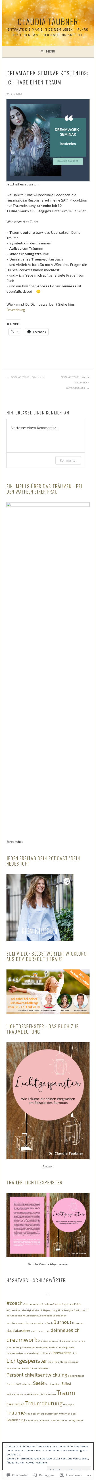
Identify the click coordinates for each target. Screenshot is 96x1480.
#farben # (48, 1303)
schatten (27, 1383)
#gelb (57, 1303)
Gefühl (53, 1347)
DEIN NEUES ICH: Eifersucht (27, 377)
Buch (50, 1322)
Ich (50, 1353)
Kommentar (68, 460)
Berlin (77, 1310)
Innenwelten (62, 1353)
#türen (10, 1310)
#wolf (38, 1310)
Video (29, 1420)
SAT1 (18, 1383)
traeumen (50, 1394)
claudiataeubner (18, 1331)
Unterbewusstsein (47, 1413)
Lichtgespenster (26, 1360)
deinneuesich (65, 1330)
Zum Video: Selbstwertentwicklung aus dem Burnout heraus (46, 956)
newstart (26, 1368)
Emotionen (72, 1340)
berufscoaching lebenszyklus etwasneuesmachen (36, 1315)
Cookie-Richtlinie (36, 1462)
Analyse (68, 1310)
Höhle (44, 1353)
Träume (15, 1412)
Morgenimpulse (69, 1361)
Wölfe (79, 1420)
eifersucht (54, 1340)
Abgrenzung (50, 1310)
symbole (38, 1394)
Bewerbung (15, 309)
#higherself (69, 1303)
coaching (44, 1330)
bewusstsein (38, 1322)
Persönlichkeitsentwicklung (36, 1374)
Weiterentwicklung (64, 1420)
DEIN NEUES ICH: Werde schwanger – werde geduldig (75, 382)
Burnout (62, 1322)
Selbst (66, 1383)
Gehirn (62, 1347)
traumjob (68, 1404)
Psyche (10, 1383)
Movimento (13, 1368)
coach (34, 1330)
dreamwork (21, 1339)
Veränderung (15, 1420)
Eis (63, 1340)
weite (48, 1420)
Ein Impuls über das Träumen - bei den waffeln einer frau (44, 489)
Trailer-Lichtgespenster (34, 1182)
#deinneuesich (32, 1303)
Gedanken (42, 1347)
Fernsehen (28, 1347)
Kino (74, 1353)
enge (82, 1340)
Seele (39, 1383)
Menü (50, 51)
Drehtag (43, 1340)
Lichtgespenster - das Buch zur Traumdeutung (42, 1029)
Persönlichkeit (40, 1368)
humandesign (14, 1353)
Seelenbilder (53, 1383)
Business (77, 1322)
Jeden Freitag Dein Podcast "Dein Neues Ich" (43, 861)
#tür (78, 1303)
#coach (14, 1303)
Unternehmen (67, 1413)
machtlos (53, 1361)
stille (30, 1394)
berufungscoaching (18, 1322)
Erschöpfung (14, 1347)
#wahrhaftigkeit (25, 1310)
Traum (65, 1392)
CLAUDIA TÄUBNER (48, 21)
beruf (85, 1310)
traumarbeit (15, 1404)
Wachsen (39, 1420)
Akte (60, 1310)
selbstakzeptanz (16, 1394)
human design (31, 1353)
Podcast (79, 1375)
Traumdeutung (44, 1403)
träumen (30, 1413)
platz (71, 1375)
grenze (70, 1347)
